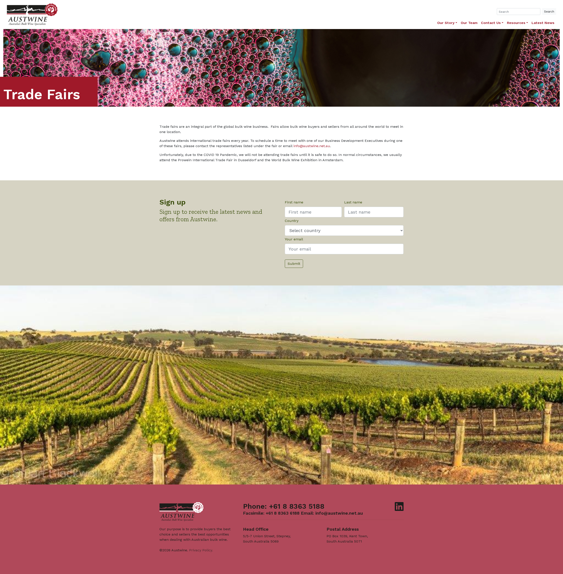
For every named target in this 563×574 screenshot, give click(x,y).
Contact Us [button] (491, 23)
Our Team (469, 23)
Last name (353, 202)
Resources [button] (516, 23)
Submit (294, 263)
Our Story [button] (446, 23)
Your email (294, 239)
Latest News (543, 23)
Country (291, 221)
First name (294, 202)
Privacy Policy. (201, 550)
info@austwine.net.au (311, 146)
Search (549, 11)
